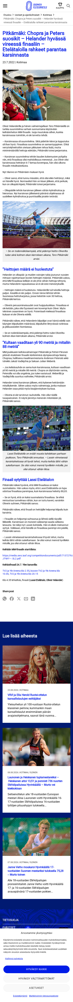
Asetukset (36, 987)
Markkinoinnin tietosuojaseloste (43, 996)
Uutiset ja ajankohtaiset (27, 15)
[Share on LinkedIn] (33, 599)
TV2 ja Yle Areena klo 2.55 (16, 570)
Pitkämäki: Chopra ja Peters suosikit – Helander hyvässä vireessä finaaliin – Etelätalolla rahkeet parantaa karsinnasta (35, 20)
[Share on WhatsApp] (5, 599)
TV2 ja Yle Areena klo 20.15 (24, 573)
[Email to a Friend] (26, 599)
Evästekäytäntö (20, 996)
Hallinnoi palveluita (14, 958)
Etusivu (7, 15)
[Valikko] (5, 6)
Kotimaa (47, 15)
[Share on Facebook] (12, 599)
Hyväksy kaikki (36, 969)
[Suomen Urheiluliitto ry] (36, 6)
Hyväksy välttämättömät (37, 978)
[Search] (68, 6)
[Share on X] (19, 599)
